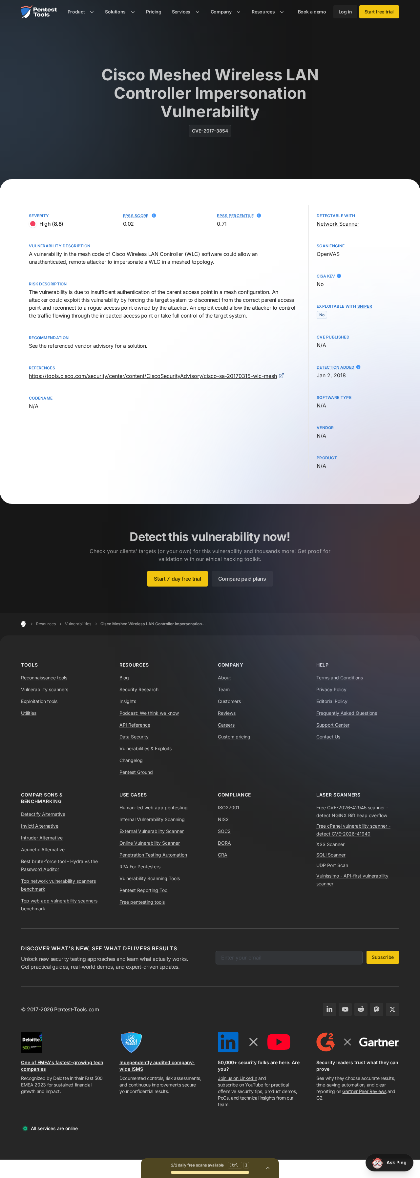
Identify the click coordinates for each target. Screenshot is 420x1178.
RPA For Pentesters (139, 866)
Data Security (134, 736)
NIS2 (223, 819)
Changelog (131, 760)
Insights (127, 701)
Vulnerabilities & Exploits (145, 748)
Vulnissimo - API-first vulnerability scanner (352, 879)
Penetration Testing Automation (153, 855)
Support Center (332, 725)
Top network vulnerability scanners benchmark (58, 885)
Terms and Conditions (339, 677)
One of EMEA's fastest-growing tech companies (62, 1066)
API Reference (134, 725)
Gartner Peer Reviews (364, 1091)
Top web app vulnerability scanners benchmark (59, 904)
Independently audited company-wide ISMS (157, 1066)
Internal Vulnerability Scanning (152, 819)
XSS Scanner (330, 844)
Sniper (364, 306)
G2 (319, 1098)
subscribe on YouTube (240, 1084)
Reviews (227, 713)
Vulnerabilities (78, 623)
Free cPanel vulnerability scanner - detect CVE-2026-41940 (353, 830)
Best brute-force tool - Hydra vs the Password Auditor (59, 865)
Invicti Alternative (39, 826)
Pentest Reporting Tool (143, 890)
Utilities (28, 713)
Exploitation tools (39, 701)
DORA (224, 843)
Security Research (138, 689)
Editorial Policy (331, 701)
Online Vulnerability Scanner (149, 843)
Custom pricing (234, 736)
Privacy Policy (331, 689)
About (224, 677)
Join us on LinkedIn (237, 1078)
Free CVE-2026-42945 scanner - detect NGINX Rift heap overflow (352, 811)
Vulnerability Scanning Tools (149, 878)
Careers (226, 725)
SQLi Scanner (331, 855)
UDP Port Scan (332, 865)
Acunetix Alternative (43, 849)
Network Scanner (338, 223)
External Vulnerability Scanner (151, 831)
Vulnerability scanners (44, 689)
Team (224, 689)
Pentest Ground (136, 772)
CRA (222, 855)
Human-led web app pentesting (153, 807)
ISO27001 (228, 807)
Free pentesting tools (142, 902)
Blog (124, 677)
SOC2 (224, 831)
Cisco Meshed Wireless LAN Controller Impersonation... (153, 623)
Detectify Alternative (43, 814)
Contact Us (328, 736)
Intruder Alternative (42, 837)
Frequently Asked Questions (346, 713)
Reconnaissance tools (44, 677)
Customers (229, 701)
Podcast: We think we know (149, 713)
